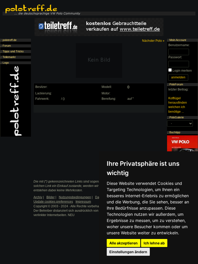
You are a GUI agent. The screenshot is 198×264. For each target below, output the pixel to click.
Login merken (182, 70)
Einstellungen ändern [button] (128, 252)
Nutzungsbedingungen (75, 197)
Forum (7, 45)
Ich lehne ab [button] (154, 243)
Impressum (83, 201)
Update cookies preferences (53, 201)
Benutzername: (179, 45)
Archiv (38, 197)
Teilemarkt (9, 57)
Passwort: (175, 57)
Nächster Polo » (153, 41)
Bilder (50, 197)
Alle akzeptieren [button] (123, 243)
